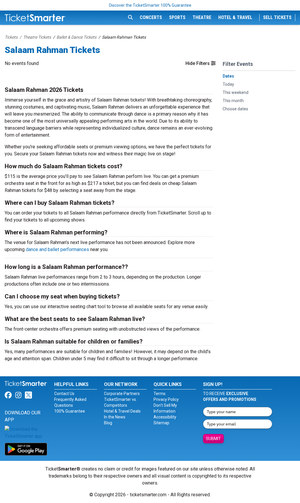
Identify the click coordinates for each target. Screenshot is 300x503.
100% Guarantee (69, 411)
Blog (108, 422)
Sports (177, 17)
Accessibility (165, 417)
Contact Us (64, 393)
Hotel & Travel (235, 17)
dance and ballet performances (57, 249)
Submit (213, 438)
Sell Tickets (277, 17)
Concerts (151, 17)
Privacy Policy (166, 399)
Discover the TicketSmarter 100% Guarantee (150, 5)
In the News (114, 417)
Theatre (201, 17)
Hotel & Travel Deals (122, 411)
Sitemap (161, 422)
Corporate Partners (122, 393)
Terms (160, 393)
